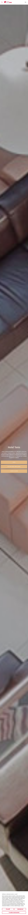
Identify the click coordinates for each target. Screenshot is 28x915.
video (14, 462)
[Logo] (11, 2)
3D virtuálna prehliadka (14, 466)
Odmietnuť (20, 909)
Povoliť (8, 909)
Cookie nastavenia (14, 912)
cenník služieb (14, 471)
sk (25, 2)
